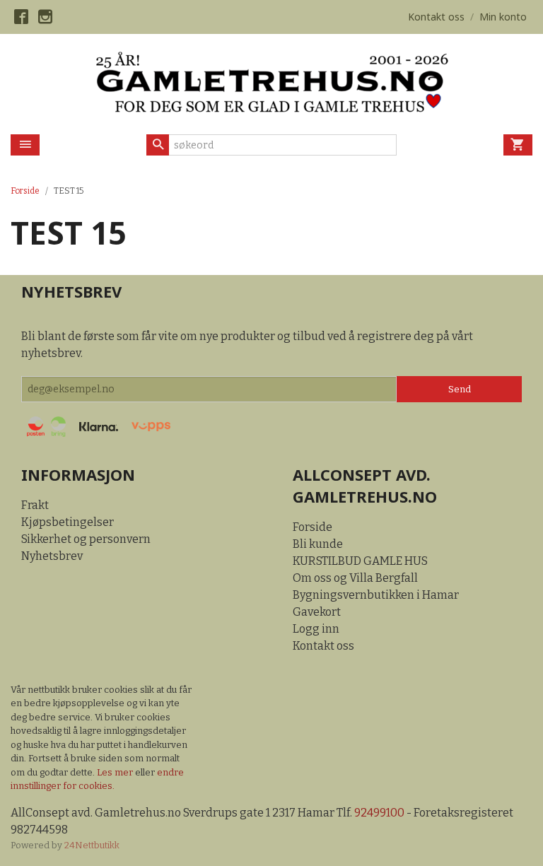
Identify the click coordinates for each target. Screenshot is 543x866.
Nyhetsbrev (52, 556)
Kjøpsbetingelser (67, 522)
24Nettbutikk (91, 845)
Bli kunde (318, 544)
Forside (25, 191)
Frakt (35, 505)
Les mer (116, 772)
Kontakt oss (323, 646)
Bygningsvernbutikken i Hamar (376, 595)
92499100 (379, 812)
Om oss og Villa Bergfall (355, 578)
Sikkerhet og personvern (86, 539)
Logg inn (316, 629)
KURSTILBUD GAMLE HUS (360, 561)
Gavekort (317, 612)
